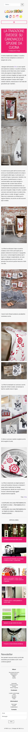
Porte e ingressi (14, 687)
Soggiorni (14, 675)
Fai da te (14, 696)
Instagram (17, 16)
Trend (18, 51)
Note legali (14, 704)
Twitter (10, 16)
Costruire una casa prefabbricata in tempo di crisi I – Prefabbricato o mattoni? (13, 505)
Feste (14, 698)
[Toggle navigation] (14, 22)
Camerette (14, 683)
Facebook (7, 16)
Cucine (14, 678)
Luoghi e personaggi (14, 693)
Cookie (14, 705)
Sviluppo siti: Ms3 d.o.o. (18, 728)
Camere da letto (14, 685)
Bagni (14, 676)
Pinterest (14, 16)
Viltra (15, 67)
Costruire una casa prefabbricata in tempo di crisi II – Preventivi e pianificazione (14, 511)
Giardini (14, 686)
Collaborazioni (14, 707)
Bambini (14, 697)
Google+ (21, 16)
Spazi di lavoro (14, 674)
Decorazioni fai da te (14, 672)
